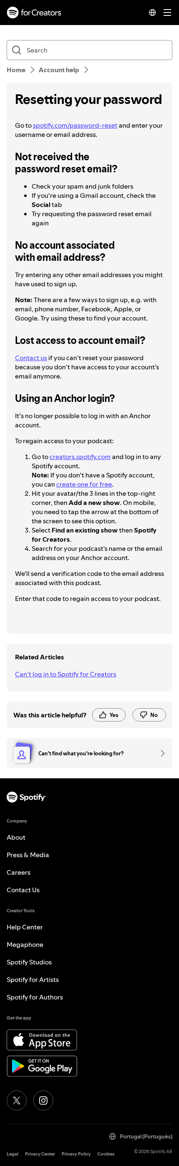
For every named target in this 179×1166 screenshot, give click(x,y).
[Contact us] (160, 753)
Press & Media (28, 854)
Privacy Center (40, 1154)
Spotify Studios (29, 962)
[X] (17, 1100)
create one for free (84, 484)
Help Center (25, 926)
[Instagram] (43, 1100)
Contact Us (23, 889)
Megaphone (25, 944)
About (16, 837)
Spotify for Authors (35, 997)
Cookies (105, 1154)
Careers (18, 872)
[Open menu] (167, 13)
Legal (12, 1154)
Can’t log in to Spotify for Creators (65, 674)
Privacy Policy (76, 1154)
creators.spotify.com (80, 456)
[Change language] (152, 12)
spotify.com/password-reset (75, 125)
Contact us (31, 357)
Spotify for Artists (33, 979)
